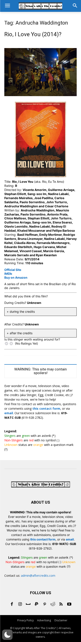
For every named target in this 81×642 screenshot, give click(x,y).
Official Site (12, 270)
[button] (7, 635)
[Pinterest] (45, 604)
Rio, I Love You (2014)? (32, 34)
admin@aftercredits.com (38, 575)
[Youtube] (69, 604)
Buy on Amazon (15, 277)
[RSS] (61, 604)
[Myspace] (28, 604)
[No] (11, 343)
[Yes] (6, 343)
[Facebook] (12, 604)
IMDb (8, 273)
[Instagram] (20, 604)
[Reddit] (53, 604)
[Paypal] (36, 604)
